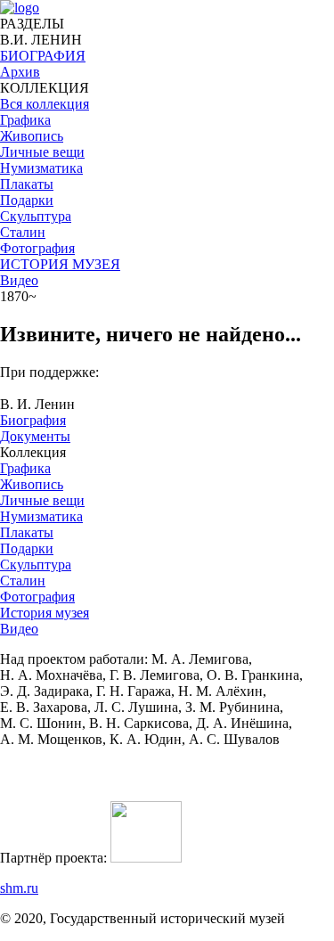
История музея (44, 612)
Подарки (26, 548)
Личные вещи (42, 500)
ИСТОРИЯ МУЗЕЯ (60, 264)
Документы (35, 436)
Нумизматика (41, 516)
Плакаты (26, 532)
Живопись (31, 484)
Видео (19, 280)
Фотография (37, 596)
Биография (33, 420)
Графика (25, 468)
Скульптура (35, 564)
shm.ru (19, 888)
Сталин (22, 580)
